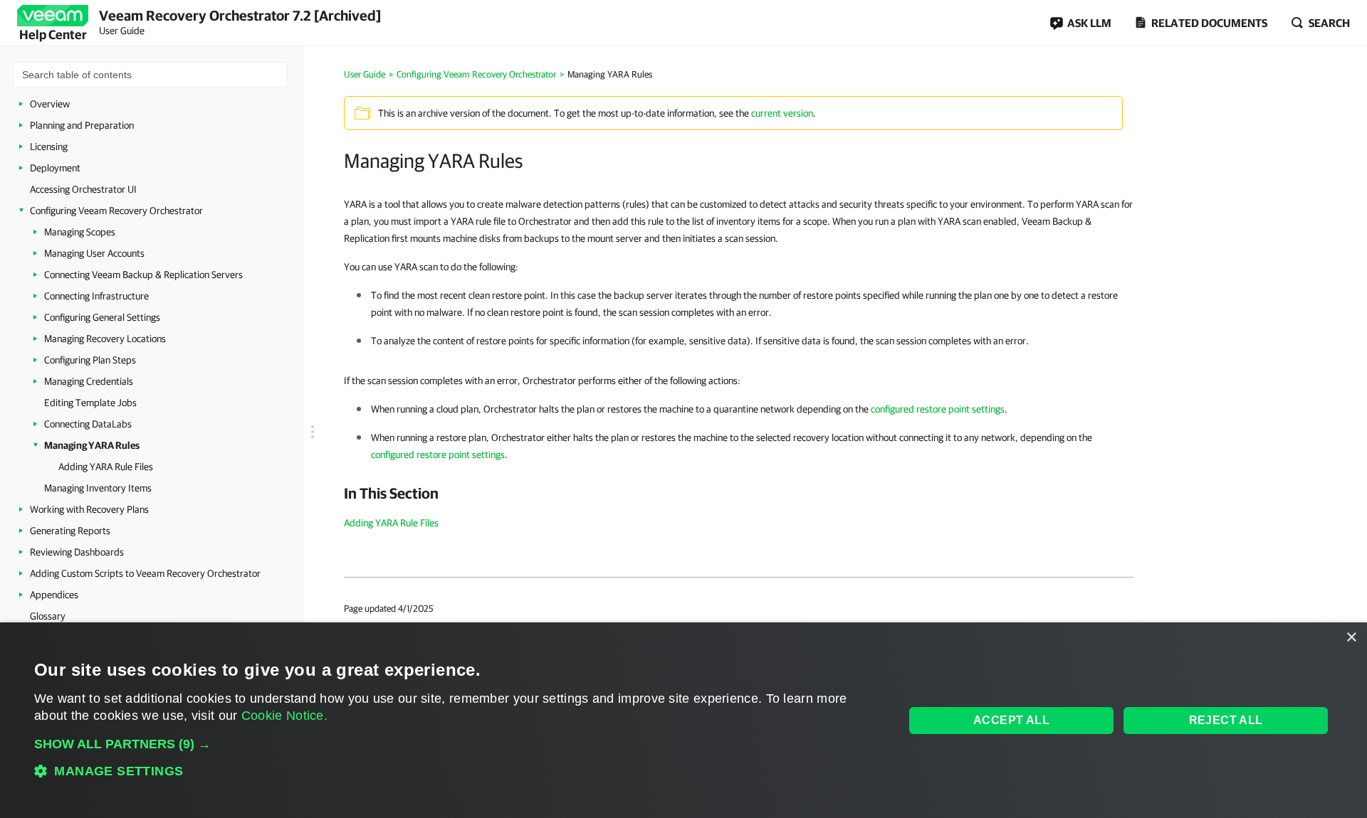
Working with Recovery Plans (89, 509)
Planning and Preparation (82, 125)
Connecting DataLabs (88, 424)
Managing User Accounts (94, 253)
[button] (456, 744)
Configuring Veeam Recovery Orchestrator (116, 210)
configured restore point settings (938, 409)
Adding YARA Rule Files (105, 466)
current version (782, 113)
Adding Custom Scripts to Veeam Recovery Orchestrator (145, 573)
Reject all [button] (1226, 720)
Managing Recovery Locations (105, 338)
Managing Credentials (88, 381)
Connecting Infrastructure (96, 296)
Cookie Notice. (284, 715)
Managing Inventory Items (98, 488)
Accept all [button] (1011, 720)
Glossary (48, 616)
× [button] (1351, 637)
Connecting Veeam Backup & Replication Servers (143, 274)
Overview (50, 104)
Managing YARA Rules (92, 445)
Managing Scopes (79, 232)
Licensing (49, 146)
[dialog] (683, 720)
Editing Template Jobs (90, 402)
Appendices (54, 594)
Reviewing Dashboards (77, 552)
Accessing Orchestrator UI (83, 189)
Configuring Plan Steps (90, 360)
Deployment (55, 168)
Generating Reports (70, 530)
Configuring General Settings (102, 317)
